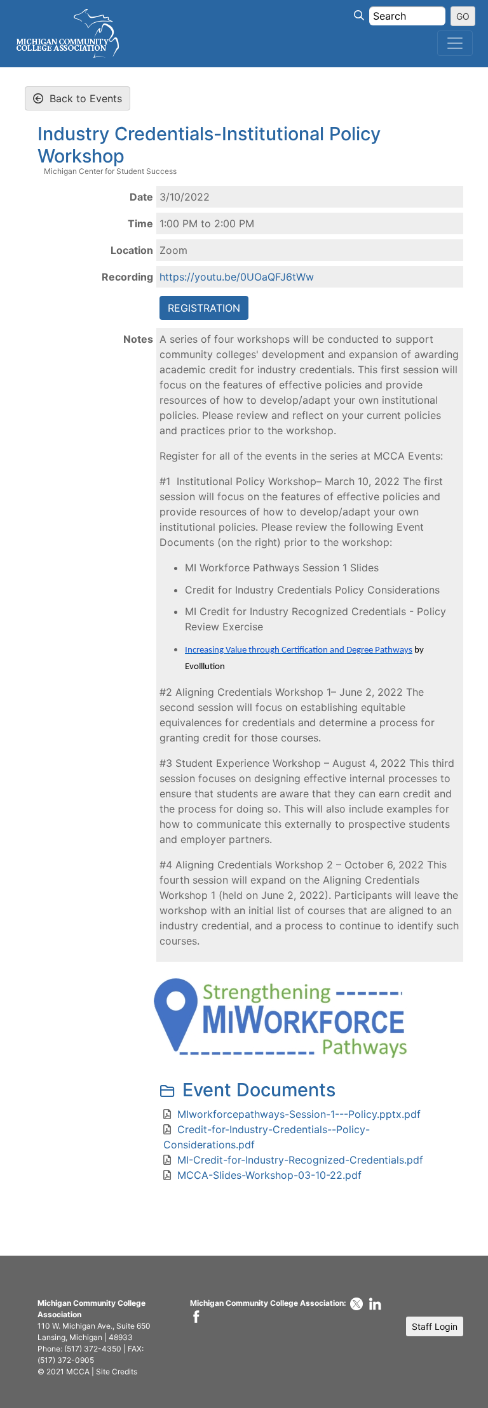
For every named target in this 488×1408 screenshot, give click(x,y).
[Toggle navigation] (455, 43)
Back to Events (84, 98)
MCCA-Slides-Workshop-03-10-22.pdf (269, 1175)
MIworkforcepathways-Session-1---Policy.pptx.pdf (299, 1114)
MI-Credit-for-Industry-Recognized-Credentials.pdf (300, 1159)
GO (463, 16)
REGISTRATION (204, 308)
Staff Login (435, 1326)
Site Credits (116, 1371)
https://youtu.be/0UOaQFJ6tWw (236, 276)
